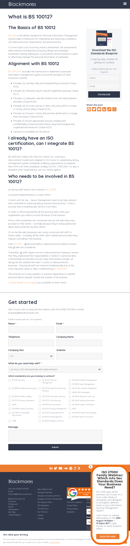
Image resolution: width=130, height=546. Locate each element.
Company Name (65, 337)
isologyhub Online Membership (50, 499)
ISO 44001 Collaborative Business (24, 388)
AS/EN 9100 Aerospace (81, 392)
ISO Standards (43, 505)
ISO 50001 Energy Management (54, 409)
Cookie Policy (54, 542)
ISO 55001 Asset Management (83, 384)
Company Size (16, 350)
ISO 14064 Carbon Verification (83, 405)
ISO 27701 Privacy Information (23, 400)
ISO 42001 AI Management (52, 417)
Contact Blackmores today (21, 282)
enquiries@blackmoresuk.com (23, 312)
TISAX (14, 421)
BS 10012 (12, 35)
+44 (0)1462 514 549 (65, 309)
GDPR (14, 405)
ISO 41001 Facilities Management (84, 380)
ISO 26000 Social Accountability (84, 413)
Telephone (14, 337)
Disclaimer (71, 512)
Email (60, 323)
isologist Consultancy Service (49, 496)
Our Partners (42, 512)
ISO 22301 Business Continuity (83, 396)
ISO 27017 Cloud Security (51, 400)
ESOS (74, 409)
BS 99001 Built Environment (82, 417)
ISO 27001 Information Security (53, 396)
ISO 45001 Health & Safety (21, 396)
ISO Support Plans (45, 502)
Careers (41, 515)
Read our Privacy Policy (72, 453)
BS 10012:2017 (15, 71)
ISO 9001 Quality (18, 380)
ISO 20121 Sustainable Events (53, 413)
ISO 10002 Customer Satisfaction (84, 388)
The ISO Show (43, 509)
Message (13, 427)
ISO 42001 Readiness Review (53, 421)
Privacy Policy (72, 509)
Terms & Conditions (74, 502)
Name (12, 323)
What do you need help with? (25, 363)
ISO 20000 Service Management (49, 381)
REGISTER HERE (108, 536)
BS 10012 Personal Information (83, 400)
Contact (41, 518)
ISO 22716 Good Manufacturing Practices (54, 389)
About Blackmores (45, 489)
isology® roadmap (45, 492)
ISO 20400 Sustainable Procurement (20, 414)
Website (60, 350)
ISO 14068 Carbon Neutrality (22, 409)
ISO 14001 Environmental (51, 405)
